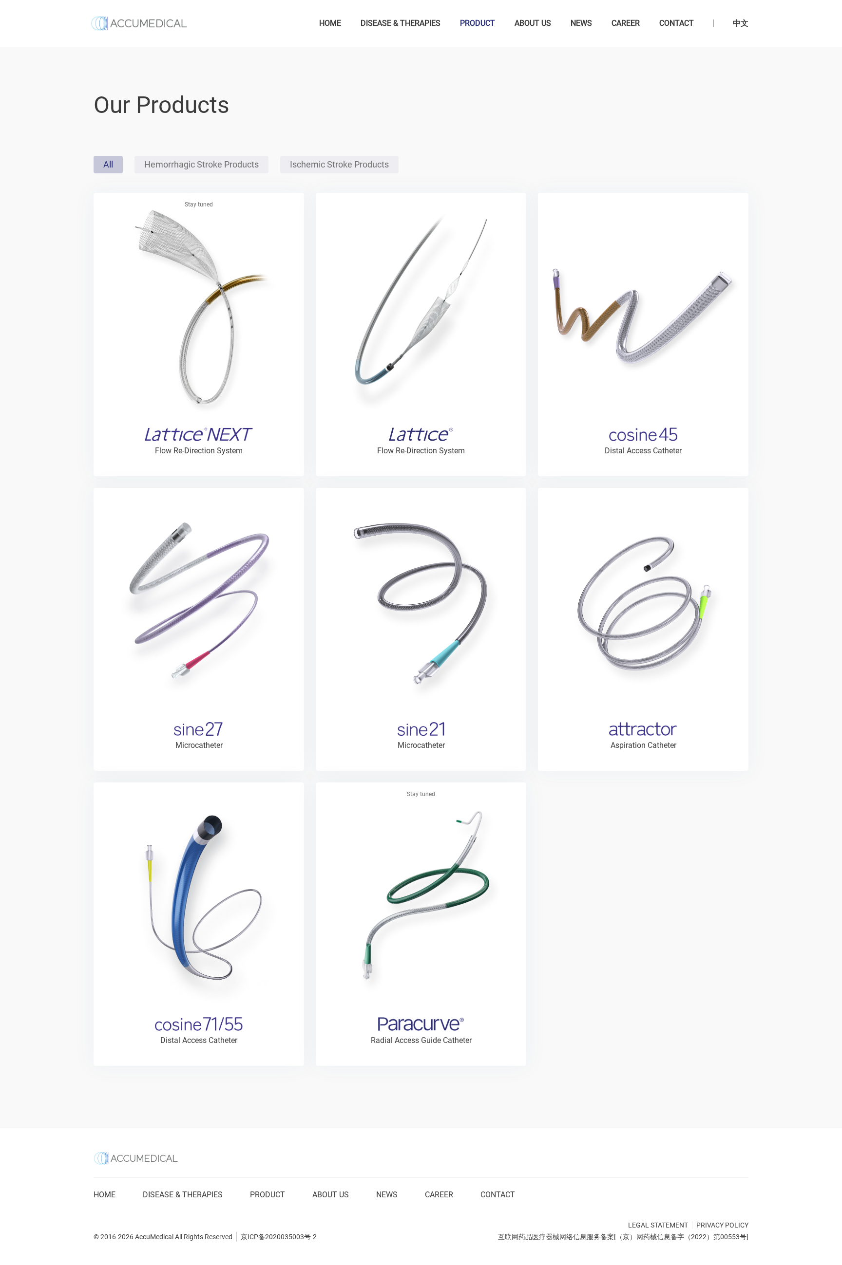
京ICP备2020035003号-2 (279, 1237)
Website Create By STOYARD (130, 1228)
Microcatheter (199, 745)
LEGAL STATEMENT (658, 1225)
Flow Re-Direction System (421, 450)
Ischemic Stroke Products (339, 164)
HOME (330, 23)
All (108, 164)
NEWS (581, 23)
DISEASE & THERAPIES (400, 23)
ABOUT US (533, 23)
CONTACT (676, 23)
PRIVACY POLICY (722, 1225)
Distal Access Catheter (643, 450)
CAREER (626, 23)
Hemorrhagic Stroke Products (201, 164)
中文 (740, 23)
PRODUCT (477, 23)
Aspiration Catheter (643, 745)
